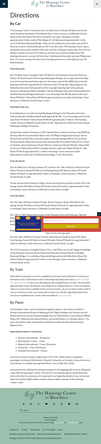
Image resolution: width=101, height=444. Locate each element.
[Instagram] (54, 404)
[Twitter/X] (38, 404)
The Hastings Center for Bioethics (50, 3)
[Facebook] (23, 404)
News (60, 429)
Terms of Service (73, 422)
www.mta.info (64, 295)
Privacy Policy (59, 422)
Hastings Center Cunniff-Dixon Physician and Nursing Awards (35, 438)
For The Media (49, 429)
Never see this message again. (58, 233)
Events (24, 429)
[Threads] (61, 404)
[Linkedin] (31, 404)
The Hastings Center (50, 395)
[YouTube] (46, 404)
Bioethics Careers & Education (22, 434)
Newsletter (35, 429)
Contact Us (14, 429)
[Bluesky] (69, 404)
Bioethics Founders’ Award (75, 434)
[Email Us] (77, 404)
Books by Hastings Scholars (49, 434)
